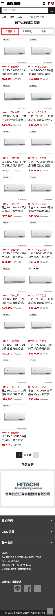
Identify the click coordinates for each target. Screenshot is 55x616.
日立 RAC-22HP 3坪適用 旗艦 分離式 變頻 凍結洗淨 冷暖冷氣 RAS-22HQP (40, 118)
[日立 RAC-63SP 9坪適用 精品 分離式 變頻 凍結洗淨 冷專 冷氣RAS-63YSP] (14, 188)
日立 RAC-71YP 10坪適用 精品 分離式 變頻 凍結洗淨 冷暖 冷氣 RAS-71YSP (40, 255)
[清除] (46, 10)
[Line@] (17, 588)
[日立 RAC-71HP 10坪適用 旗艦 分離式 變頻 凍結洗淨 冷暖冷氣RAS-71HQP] (14, 325)
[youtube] (37, 588)
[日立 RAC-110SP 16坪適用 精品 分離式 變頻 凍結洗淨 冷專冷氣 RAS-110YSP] (14, 371)
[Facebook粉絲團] (27, 588)
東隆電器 (13, 3)
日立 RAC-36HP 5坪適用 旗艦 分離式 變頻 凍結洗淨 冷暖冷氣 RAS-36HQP (14, 438)
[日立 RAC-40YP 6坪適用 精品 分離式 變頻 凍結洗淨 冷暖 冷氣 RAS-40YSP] (40, 188)
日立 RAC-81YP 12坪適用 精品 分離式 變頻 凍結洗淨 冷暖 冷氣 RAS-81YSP (14, 301)
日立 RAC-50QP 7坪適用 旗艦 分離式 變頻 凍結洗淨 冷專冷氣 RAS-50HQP (40, 72)
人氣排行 (10, 31)
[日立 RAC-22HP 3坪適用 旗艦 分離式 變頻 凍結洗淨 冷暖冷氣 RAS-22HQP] (40, 96)
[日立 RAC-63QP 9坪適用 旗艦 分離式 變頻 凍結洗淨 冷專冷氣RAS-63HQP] (14, 142)
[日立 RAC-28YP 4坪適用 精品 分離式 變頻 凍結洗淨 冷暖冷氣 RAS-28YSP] (40, 142)
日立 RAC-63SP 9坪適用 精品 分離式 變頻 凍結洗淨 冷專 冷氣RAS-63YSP (14, 209)
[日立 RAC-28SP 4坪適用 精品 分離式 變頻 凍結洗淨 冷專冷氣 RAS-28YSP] (14, 234)
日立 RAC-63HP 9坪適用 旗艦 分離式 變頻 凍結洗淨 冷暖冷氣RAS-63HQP (40, 301)
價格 (43, 31)
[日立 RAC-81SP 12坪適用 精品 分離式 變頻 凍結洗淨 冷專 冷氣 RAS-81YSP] (14, 51)
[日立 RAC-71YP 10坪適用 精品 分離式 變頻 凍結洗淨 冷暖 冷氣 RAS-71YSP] (40, 234)
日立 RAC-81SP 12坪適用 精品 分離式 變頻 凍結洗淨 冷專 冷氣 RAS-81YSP (14, 72)
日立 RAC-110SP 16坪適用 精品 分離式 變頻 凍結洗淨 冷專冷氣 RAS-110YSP (14, 392)
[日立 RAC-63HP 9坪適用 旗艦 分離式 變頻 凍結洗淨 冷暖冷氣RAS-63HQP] (40, 279)
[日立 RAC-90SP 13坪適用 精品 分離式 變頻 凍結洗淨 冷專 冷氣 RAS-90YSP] (40, 371)
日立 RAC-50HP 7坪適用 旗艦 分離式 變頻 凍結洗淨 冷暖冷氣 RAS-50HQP (14, 118)
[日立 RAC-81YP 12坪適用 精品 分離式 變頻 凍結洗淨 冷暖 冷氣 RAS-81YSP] (14, 279)
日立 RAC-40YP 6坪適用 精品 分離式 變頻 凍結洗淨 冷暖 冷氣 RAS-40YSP (40, 209)
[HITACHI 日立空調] (27, 488)
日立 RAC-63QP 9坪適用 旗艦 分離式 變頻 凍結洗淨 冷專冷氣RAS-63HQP (14, 164)
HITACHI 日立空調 (10, 66)
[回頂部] (50, 611)
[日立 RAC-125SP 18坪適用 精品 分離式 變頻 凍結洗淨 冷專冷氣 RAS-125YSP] (40, 325)
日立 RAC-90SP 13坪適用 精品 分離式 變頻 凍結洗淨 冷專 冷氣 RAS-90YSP (40, 392)
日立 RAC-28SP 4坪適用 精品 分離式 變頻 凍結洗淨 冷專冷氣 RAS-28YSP (14, 255)
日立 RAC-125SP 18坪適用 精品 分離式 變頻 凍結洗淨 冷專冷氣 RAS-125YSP (40, 347)
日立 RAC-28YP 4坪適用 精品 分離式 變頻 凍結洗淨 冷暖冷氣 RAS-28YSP (40, 164)
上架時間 (27, 31)
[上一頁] (19, 455)
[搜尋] (50, 10)
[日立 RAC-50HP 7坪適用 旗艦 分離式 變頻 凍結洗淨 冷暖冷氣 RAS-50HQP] (14, 96)
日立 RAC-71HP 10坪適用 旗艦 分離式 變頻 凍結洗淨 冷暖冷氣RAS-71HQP (14, 347)
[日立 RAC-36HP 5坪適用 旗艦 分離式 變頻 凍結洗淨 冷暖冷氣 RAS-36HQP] (14, 417)
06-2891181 (13, 561)
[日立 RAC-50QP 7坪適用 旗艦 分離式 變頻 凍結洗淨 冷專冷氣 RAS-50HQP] (40, 51)
